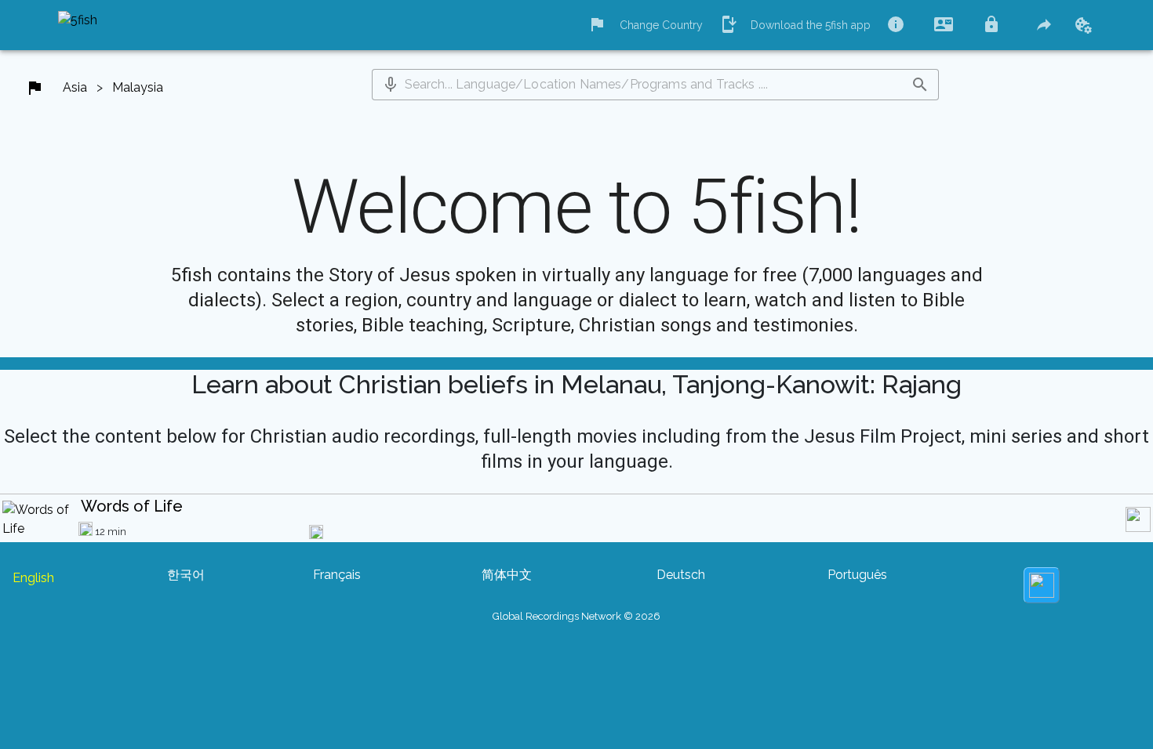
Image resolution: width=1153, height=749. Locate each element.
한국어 (186, 574)
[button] (390, 84)
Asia (75, 87)
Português (857, 574)
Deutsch (681, 574)
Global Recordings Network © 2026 (576, 616)
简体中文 (507, 574)
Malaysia (137, 87)
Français (337, 574)
